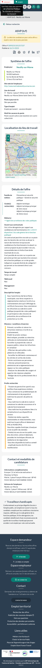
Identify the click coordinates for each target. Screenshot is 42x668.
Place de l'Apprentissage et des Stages (21, 642)
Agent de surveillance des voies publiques (21, 221)
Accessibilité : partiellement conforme (21, 624)
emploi (20, 2)
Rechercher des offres (21, 612)
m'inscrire (22, 557)
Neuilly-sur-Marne (25, 67)
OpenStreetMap (20, 175)
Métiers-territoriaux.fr (21, 636)
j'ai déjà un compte (22, 562)
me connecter (22, 580)
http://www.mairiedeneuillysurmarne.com (19, 86)
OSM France (10, 177)
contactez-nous (21, 600)
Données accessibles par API (25, 663)
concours (6, 2)
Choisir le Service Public (21, 639)
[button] (8, 136)
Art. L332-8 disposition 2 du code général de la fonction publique (20, 232)
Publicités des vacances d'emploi (20, 615)
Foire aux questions (21, 618)
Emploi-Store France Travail (21, 645)
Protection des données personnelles (21, 621)
